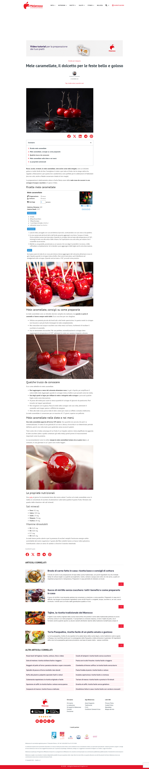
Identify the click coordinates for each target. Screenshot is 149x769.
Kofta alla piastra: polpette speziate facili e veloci (44, 675)
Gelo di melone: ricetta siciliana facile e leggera (43, 660)
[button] (69, 136)
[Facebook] (37, 721)
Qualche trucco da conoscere (39, 155)
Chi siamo (70, 703)
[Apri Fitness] (93, 5)
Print (84, 206)
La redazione (71, 705)
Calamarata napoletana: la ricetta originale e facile (44, 679)
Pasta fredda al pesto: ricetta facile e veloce (92, 670)
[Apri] (108, 5)
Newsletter (108, 707)
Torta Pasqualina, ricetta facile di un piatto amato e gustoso (80, 632)
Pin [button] (90, 206)
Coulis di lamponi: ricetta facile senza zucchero (93, 656)
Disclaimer (70, 711)
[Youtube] (45, 721)
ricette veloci (72, 83)
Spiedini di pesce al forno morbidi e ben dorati (43, 670)
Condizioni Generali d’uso (92, 709)
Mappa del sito (109, 709)
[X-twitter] (49, 721)
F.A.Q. (86, 707)
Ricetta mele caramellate (38, 148)
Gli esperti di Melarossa (74, 707)
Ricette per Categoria (74, 61)
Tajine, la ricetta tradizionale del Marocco (70, 612)
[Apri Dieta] (54, 5)
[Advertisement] (74, 24)
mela (31, 497)
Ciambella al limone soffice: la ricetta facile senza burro (96, 665)
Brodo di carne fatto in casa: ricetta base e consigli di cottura (81, 570)
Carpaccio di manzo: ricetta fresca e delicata (42, 689)
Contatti (69, 709)
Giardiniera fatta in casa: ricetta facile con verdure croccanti (98, 689)
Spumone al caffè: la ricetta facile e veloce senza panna (46, 684)
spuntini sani (80, 83)
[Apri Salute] (84, 5)
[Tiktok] (52, 721)
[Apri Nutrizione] (66, 5)
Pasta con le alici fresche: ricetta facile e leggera (94, 660)
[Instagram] (41, 721)
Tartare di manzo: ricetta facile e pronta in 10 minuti (95, 679)
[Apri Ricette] (75, 5)
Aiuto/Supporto (89, 703)
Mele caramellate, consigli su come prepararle (45, 152)
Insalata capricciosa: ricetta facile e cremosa (92, 675)
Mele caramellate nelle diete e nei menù (43, 158)
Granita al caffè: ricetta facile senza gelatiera (92, 684)
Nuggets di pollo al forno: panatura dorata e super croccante (48, 665)
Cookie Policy (109, 705)
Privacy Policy (109, 703)
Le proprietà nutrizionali (38, 162)
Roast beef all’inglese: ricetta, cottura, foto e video (45, 656)
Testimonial (88, 705)
